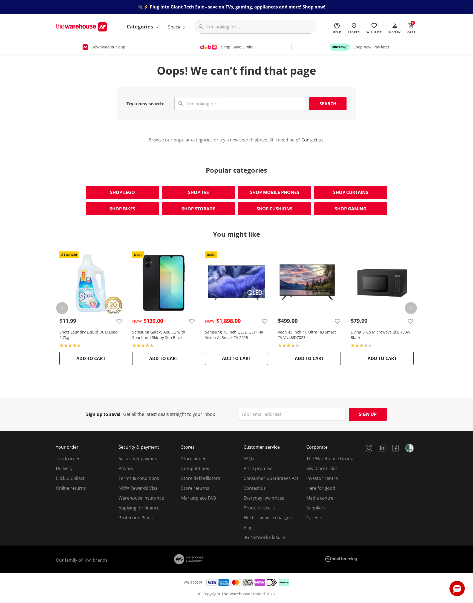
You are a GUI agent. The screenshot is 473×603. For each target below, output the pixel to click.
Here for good (320, 488)
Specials (176, 27)
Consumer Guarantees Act (271, 478)
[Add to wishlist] (119, 320)
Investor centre (322, 478)
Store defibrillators (200, 478)
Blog (248, 527)
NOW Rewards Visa (138, 488)
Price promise (258, 468)
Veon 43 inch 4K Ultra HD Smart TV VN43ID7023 (307, 334)
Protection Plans (136, 518)
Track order (68, 459)
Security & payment (139, 459)
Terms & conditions (139, 478)
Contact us (312, 140)
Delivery (64, 468)
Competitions (195, 468)
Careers (314, 518)
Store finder (193, 459)
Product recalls (259, 508)
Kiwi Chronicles (322, 468)
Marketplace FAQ (198, 498)
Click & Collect (70, 478)
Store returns (195, 488)
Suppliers (316, 508)
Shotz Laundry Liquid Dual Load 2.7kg (88, 334)
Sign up (368, 414)
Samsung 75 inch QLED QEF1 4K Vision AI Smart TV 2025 (234, 334)
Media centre (319, 498)
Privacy (126, 468)
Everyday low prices (264, 498)
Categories (140, 26)
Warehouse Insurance (141, 498)
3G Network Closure (264, 537)
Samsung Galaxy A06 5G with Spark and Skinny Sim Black (158, 334)
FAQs (249, 459)
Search (327, 104)
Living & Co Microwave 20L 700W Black (380, 334)
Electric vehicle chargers (268, 518)
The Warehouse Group (329, 459)
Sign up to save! (103, 414)
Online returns (71, 488)
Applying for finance (139, 508)
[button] (394, 27)
